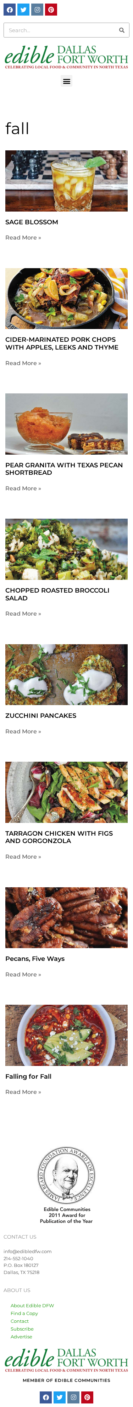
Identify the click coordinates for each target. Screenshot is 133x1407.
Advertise (21, 1336)
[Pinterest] (51, 10)
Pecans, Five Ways (35, 959)
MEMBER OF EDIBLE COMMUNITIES (67, 1380)
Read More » (23, 237)
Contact (20, 1321)
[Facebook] (10, 10)
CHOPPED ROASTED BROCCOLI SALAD (57, 594)
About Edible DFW (32, 1305)
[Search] (121, 30)
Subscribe (22, 1329)
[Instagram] (37, 10)
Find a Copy (24, 1313)
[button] (66, 81)
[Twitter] (23, 10)
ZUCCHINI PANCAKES (40, 716)
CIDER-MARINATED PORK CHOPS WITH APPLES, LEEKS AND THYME (61, 343)
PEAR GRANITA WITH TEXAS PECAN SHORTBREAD (64, 469)
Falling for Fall (28, 1076)
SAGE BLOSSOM (31, 222)
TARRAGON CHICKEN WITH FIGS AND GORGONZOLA (59, 837)
